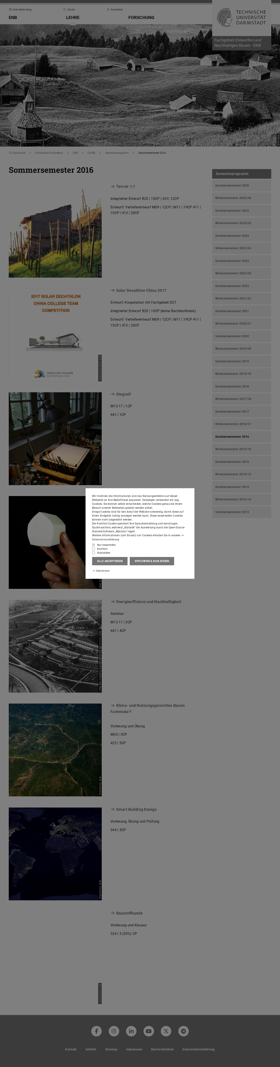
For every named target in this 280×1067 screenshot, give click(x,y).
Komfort (102, 548)
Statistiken (103, 552)
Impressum (103, 570)
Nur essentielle (106, 544)
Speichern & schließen (152, 561)
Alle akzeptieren (109, 561)
